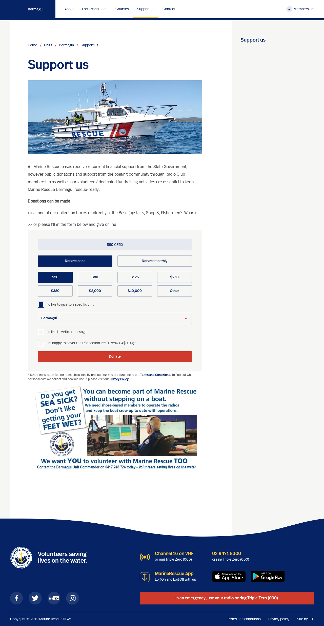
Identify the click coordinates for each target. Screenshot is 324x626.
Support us (145, 9)
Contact (169, 9)
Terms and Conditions (155, 374)
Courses (122, 9)
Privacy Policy (119, 379)
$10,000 (135, 291)
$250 (174, 277)
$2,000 (95, 291)
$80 (95, 277)
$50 (55, 277)
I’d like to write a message (67, 332)
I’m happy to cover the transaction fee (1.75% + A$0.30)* (91, 343)
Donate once (75, 261)
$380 (55, 291)
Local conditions (94, 9)
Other (174, 291)
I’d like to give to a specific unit (70, 304)
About (69, 9)
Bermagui (35, 9)
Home (32, 45)
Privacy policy (278, 619)
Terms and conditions (244, 619)
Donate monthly (154, 261)
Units (48, 45)
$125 (135, 277)
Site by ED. (305, 619)
